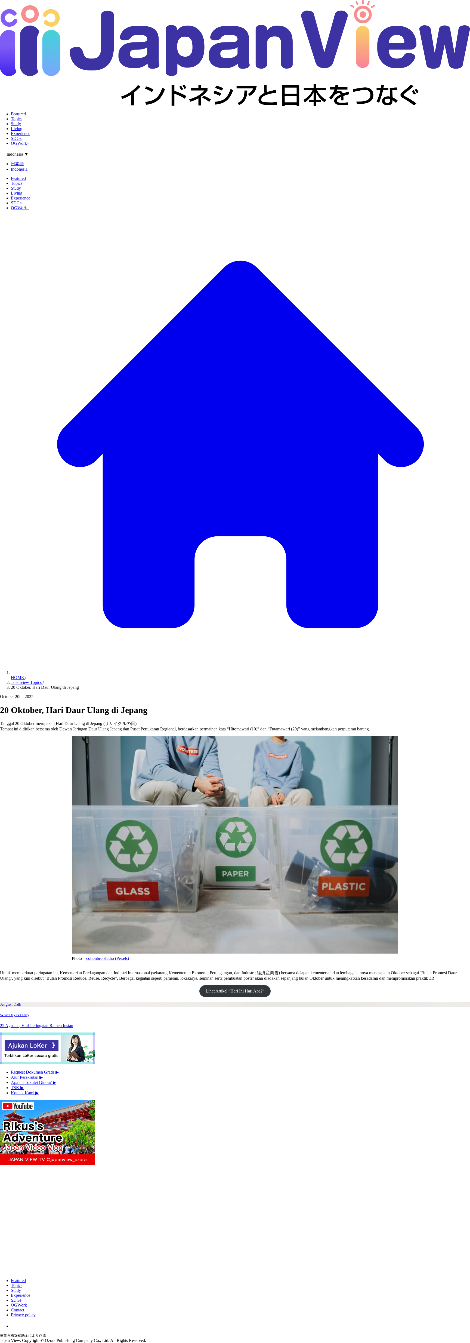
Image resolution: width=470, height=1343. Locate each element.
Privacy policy (23, 1315)
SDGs (16, 138)
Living (16, 128)
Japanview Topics (27, 682)
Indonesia (19, 169)
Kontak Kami (25, 1092)
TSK (17, 1087)
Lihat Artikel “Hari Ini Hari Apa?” (235, 991)
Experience (20, 133)
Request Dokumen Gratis (35, 1072)
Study (16, 123)
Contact (17, 1310)
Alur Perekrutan (27, 1077)
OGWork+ (20, 143)
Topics (16, 118)
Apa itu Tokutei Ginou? (33, 1082)
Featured (18, 114)
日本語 (17, 163)
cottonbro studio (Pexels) (107, 958)
